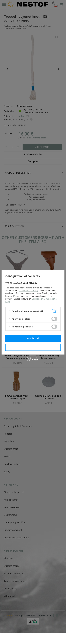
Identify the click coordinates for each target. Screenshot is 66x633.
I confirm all (33, 338)
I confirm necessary (33, 347)
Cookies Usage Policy (28, 290)
